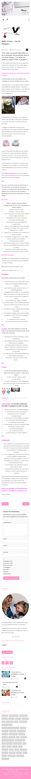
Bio (11, 774)
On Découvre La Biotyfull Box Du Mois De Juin (17, 674)
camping (5, 731)
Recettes (7, 774)
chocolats (21, 731)
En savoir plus (15, 636)
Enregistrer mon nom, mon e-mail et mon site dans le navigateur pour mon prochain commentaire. (8, 567)
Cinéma (26, 774)
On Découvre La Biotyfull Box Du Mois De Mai (17, 693)
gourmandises (7, 743)
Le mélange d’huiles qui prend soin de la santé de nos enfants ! (26, 504)
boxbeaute (23, 722)
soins (4, 756)
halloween (17, 743)
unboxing (20, 756)
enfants (11, 737)
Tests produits (7, 773)
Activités (14, 773)
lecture (4, 749)
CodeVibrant (21, 771)
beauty (11, 718)
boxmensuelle (6, 725)
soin (25, 753)
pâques (19, 753)
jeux (3, 746)
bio (3, 722)
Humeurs (26, 773)
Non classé (9, 47)
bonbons (10, 722)
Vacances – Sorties (18, 774)
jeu (24, 743)
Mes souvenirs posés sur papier (10, 683)
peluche (4, 753)
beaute (4, 718)
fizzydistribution (7, 740)
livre (11, 749)
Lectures (14, 776)
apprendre (23, 715)
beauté (18, 718)
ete (18, 737)
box (16, 722)
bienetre (25, 718)
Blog (3, 47)
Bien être (20, 773)
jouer (9, 746)
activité (4, 715)
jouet (15, 746)
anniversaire (14, 715)
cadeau (23, 728)
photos (12, 753)
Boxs (19, 776)
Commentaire (7, 522)
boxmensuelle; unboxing (10, 728)
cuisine (4, 734)
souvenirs (11, 756)
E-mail (5, 545)
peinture (23, 749)
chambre (13, 731)
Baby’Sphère (20, 270)
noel (16, 749)
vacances (5, 759)
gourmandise (20, 740)
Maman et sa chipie (16, 50)
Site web (5, 552)
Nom (5, 539)
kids (20, 746)
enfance (21, 734)
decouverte (13, 734)
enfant (4, 737)
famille (23, 737)
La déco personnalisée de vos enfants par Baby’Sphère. (6, 504)
